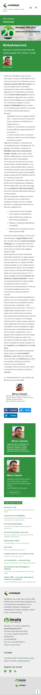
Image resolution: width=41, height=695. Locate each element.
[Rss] (15, 671)
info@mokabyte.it (24, 661)
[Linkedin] (10, 671)
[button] (30, 7)
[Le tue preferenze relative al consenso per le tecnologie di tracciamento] (37, 691)
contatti (31, 658)
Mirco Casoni (19, 394)
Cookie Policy (15, 644)
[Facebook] (5, 671)
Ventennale (8, 22)
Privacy (6, 644)
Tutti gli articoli (13, 492)
